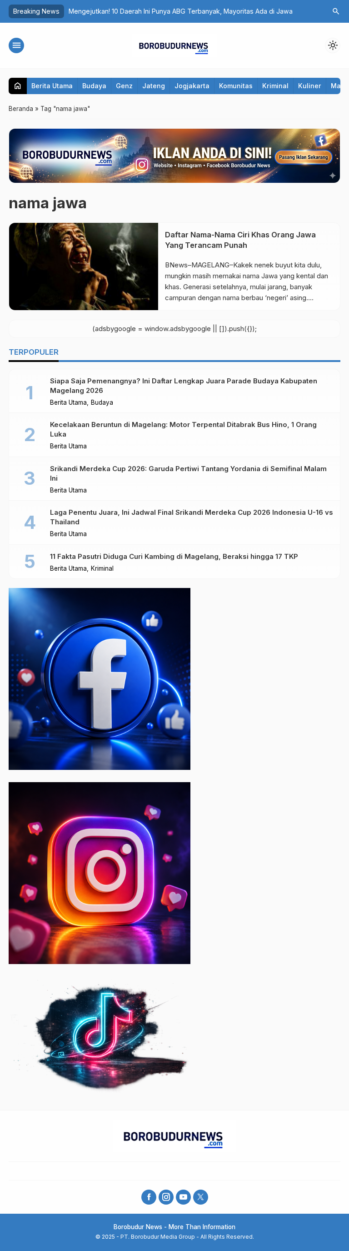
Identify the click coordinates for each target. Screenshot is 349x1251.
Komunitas (236, 86)
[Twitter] (200, 1197)
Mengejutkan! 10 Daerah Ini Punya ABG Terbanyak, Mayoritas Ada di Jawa (181, 11)
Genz (124, 86)
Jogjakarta (191, 86)
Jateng (153, 86)
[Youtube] (183, 1197)
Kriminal (275, 86)
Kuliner (309, 86)
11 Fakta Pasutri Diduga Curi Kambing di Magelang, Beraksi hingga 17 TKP (174, 556)
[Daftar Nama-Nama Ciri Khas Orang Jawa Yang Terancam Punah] (83, 266)
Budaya (94, 86)
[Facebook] (148, 1197)
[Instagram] (166, 1197)
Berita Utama (52, 86)
